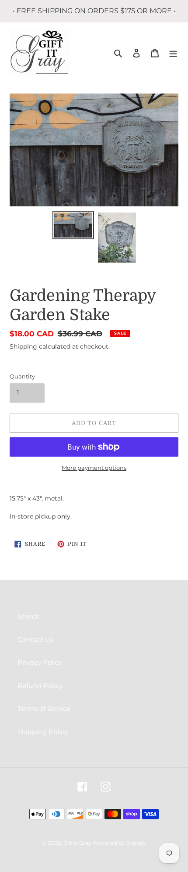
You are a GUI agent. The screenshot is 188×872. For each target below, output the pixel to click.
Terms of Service (43, 708)
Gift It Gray (77, 843)
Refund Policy (40, 685)
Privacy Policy (39, 662)
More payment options (94, 467)
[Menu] (173, 52)
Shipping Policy (42, 732)
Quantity (22, 376)
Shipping (23, 346)
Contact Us (35, 639)
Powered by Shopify (119, 843)
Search (28, 616)
